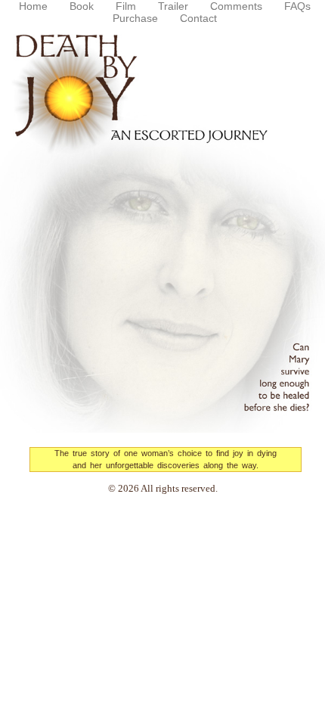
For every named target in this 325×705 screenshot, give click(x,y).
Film (126, 6)
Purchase (135, 18)
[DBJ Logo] (162, 225)
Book (82, 6)
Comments (236, 6)
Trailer (173, 6)
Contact (198, 18)
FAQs (297, 6)
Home (33, 6)
